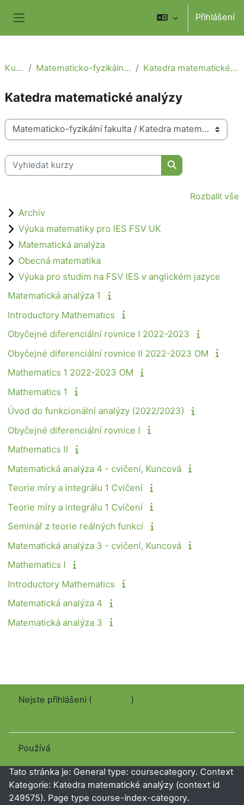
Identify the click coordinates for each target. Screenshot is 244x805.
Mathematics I (37, 564)
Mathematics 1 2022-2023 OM (70, 372)
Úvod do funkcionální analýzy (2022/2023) (96, 410)
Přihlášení (215, 17)
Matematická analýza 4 (55, 603)
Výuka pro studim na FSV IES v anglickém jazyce (119, 276)
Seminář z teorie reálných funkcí (75, 526)
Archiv (31, 212)
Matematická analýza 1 (54, 295)
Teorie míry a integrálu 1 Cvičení (75, 487)
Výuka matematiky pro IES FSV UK (89, 228)
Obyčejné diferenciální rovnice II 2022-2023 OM (108, 353)
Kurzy (14, 68)
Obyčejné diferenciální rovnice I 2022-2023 (99, 334)
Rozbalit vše (214, 196)
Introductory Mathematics (61, 315)
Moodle (68, 748)
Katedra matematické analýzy (191, 68)
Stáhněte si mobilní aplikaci (73, 715)
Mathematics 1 (38, 391)
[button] (167, 17)
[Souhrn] (111, 295)
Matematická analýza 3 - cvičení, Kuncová (94, 545)
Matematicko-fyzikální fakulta (83, 68)
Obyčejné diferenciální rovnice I (74, 430)
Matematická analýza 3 (55, 622)
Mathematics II (38, 449)
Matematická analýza (61, 244)
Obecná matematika (59, 260)
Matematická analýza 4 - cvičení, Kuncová (94, 468)
